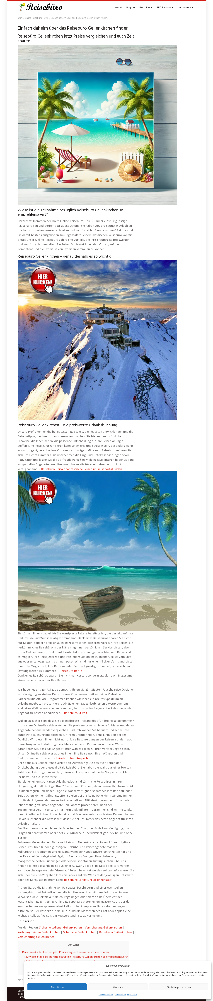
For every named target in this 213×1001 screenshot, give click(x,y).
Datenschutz (120, 994)
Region (130, 7)
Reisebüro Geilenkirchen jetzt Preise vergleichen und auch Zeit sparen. (64, 952)
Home (118, 7)
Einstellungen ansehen (179, 987)
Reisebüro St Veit (75, 713)
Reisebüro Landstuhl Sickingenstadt (88, 880)
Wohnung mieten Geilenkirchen (39, 932)
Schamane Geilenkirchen (79, 932)
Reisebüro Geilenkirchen (115, 932)
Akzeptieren (57, 987)
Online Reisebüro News (36, 17)
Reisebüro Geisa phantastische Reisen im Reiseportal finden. (82, 469)
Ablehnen (118, 987)
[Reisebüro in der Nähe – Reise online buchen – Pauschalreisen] (40, 7)
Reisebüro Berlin (71, 671)
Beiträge (144, 7)
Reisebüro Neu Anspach (72, 758)
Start (20, 17)
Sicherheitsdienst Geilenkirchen (60, 927)
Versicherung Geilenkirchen (103, 927)
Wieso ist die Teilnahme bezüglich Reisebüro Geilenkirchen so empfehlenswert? (75, 956)
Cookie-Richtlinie (106, 994)
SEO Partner (164, 7)
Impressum (132, 994)
